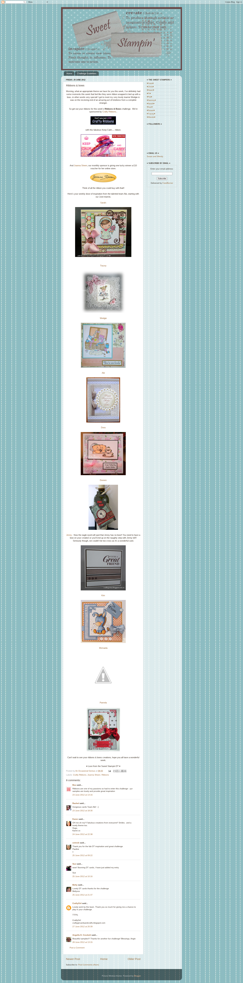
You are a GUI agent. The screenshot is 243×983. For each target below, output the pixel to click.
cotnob (75, 843)
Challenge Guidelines (86, 73)
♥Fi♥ (149, 93)
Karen (75, 819)
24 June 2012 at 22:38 (82, 834)
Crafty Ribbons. (109, 112)
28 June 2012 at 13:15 (82, 942)
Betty (74, 885)
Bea (74, 785)
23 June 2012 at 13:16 (82, 795)
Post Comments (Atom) (88, 965)
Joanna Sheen (80, 165)
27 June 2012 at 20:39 (82, 927)
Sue (74, 864)
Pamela (103, 703)
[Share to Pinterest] (125, 771)
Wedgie (103, 318)
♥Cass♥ (150, 83)
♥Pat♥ (149, 97)
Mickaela (103, 648)
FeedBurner (167, 183)
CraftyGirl (77, 903)
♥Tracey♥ (151, 114)
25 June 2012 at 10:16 (82, 876)
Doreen (103, 480)
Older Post (134, 959)
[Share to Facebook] (122, 771)
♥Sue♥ (150, 107)
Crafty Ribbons (79, 775)
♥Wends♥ (151, 117)
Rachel (75, 803)
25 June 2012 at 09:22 (82, 855)
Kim (103, 595)
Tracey (103, 266)
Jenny (69, 535)
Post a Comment (77, 948)
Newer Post (73, 959)
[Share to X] (119, 771)
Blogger (137, 976)
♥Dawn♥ (150, 90)
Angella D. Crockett (81, 935)
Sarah (103, 203)
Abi (103, 373)
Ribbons (105, 775)
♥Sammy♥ (151, 100)
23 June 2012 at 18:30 (82, 811)
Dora (103, 427)
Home (69, 73)
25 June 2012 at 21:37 (82, 895)
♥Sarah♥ (150, 104)
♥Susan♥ (151, 110)
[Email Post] (109, 771)
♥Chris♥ (150, 87)
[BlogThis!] (117, 771)
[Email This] (114, 771)
